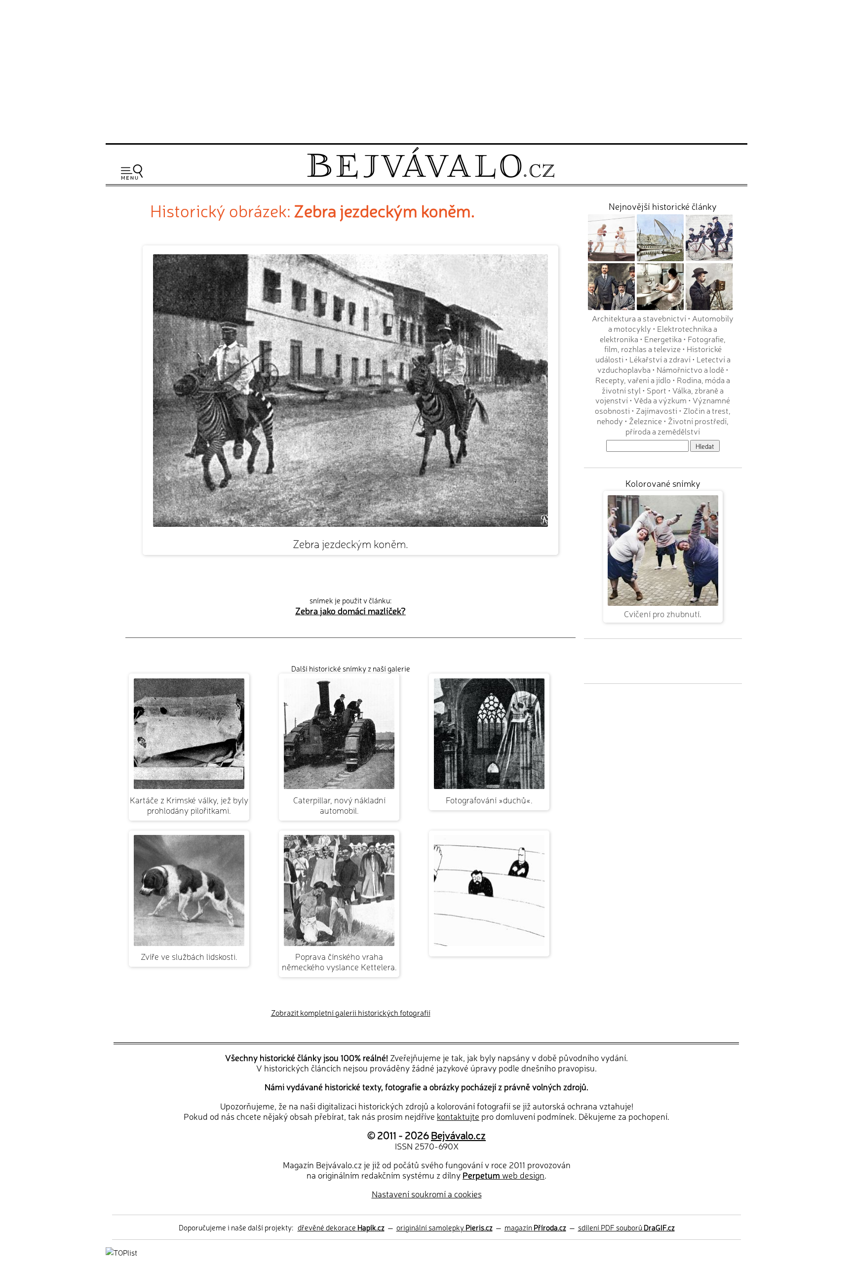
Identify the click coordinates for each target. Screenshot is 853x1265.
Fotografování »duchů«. (489, 799)
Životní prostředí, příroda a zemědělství (677, 425)
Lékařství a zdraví (660, 359)
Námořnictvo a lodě (690, 369)
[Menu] (132, 172)
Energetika (663, 338)
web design (503, 1175)
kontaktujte (458, 1116)
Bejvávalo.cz (458, 1135)
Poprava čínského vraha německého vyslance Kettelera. (339, 961)
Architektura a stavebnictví (639, 318)
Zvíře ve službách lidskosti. (189, 956)
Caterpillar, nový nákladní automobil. (339, 805)
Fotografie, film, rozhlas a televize (665, 344)
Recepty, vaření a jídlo (633, 379)
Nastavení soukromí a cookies (427, 1193)
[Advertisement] (426, 70)
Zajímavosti (656, 410)
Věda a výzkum (660, 400)
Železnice (645, 420)
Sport (656, 390)
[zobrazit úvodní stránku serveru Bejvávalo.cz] (431, 176)
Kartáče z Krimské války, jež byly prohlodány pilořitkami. (189, 805)
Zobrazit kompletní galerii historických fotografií (350, 1012)
